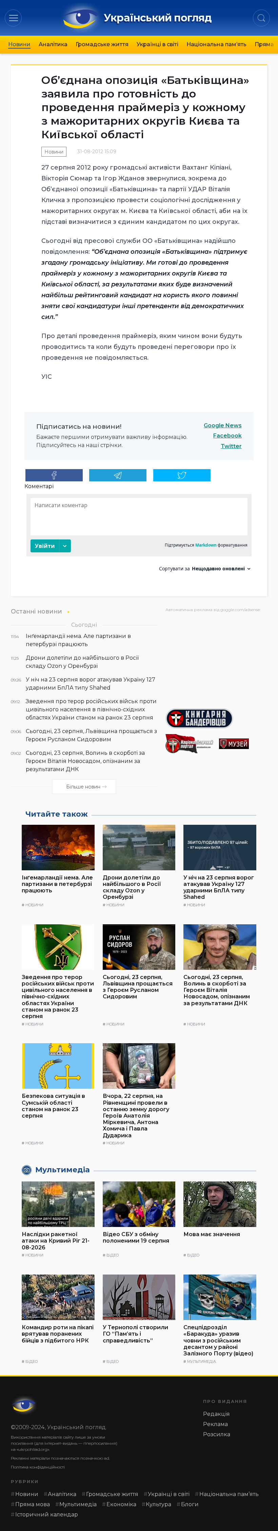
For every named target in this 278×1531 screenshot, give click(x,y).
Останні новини (36, 611)
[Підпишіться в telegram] (117, 475)
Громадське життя (102, 44)
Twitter (231, 446)
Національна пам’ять (216, 44)
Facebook (227, 435)
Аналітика (53, 44)
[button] (13, 18)
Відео (112, 1255)
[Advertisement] (216, 657)
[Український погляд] (24, 1405)
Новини (19, 44)
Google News (223, 425)
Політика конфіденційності (38, 1467)
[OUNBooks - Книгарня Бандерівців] (216, 718)
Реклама (215, 1424)
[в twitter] (182, 475)
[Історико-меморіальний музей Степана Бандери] (243, 743)
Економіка (121, 1504)
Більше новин (83, 787)
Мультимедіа (201, 1361)
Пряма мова (32, 1504)
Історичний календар (46, 1514)
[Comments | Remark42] (139, 535)
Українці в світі (157, 44)
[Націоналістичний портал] (189, 743)
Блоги (190, 1504)
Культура (158, 1504)
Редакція (216, 1414)
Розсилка (216, 1434)
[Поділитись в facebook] (54, 475)
